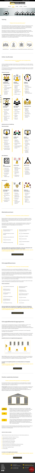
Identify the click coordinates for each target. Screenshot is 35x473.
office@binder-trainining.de (2, 97)
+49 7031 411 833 (0, 96)
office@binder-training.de (9, 0)
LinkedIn (1, 101)
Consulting (20, 6)
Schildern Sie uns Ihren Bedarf (17, 254)
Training (13, 6)
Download (2, 466)
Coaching (17, 6)
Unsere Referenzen (27, 467)
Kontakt (2, 464)
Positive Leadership (4, 386)
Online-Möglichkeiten (31, 469)
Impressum (3, 467)
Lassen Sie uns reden (17, 368)
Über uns (9, 6)
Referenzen (25, 6)
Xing (0, 99)
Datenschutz (3, 468)
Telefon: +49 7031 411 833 (26, 0)
